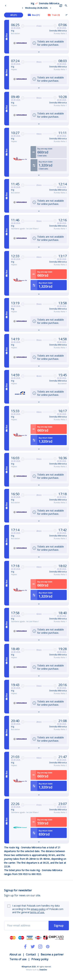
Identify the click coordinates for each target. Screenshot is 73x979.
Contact (31, 954)
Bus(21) (36, 15)
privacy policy (38, 909)
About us (15, 954)
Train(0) (56, 15)
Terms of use (18, 959)
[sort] (66, 15)
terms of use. (37, 912)
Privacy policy (39, 959)
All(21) (13, 15)
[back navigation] (6, 5)
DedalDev (43, 969)
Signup (58, 925)
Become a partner (52, 954)
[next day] (50, 8)
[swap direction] (36, 3)
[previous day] (22, 8)
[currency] (60, 5)
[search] (66, 5)
